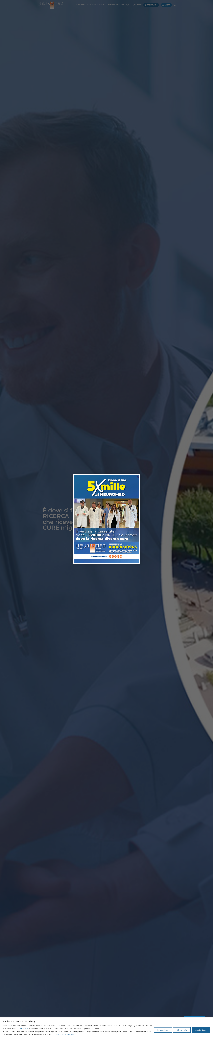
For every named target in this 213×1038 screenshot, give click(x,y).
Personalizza (162, 1030)
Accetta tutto (200, 1030)
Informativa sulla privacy (65, 1034)
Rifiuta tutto (182, 1030)
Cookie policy (22, 1028)
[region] (106, 1027)
